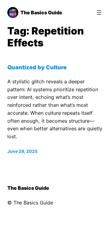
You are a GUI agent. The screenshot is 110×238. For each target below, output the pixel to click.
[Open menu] (99, 12)
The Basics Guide (41, 12)
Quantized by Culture (37, 67)
